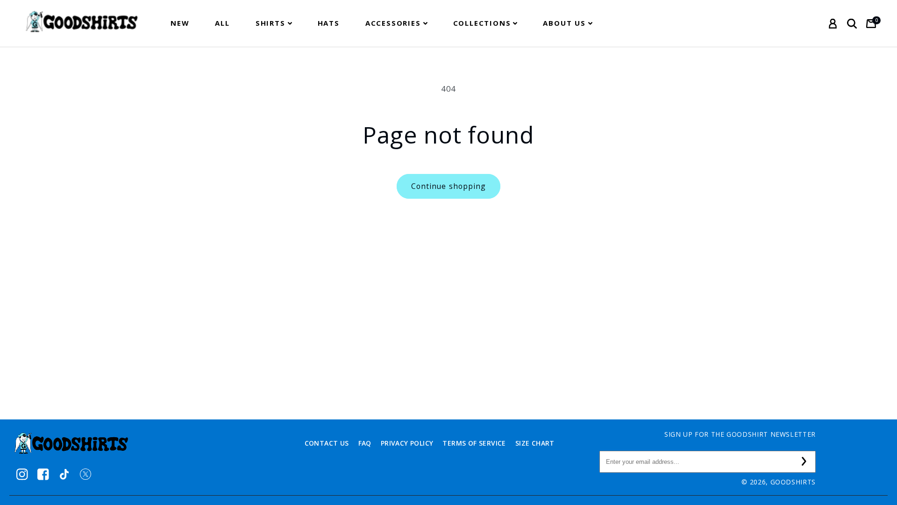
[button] (274, 23)
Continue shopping (448, 186)
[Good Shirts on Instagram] (22, 474)
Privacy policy (407, 443)
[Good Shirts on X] (85, 474)
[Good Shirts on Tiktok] (64, 474)
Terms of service (473, 443)
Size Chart (535, 443)
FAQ (364, 443)
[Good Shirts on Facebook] (43, 474)
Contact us (327, 443)
